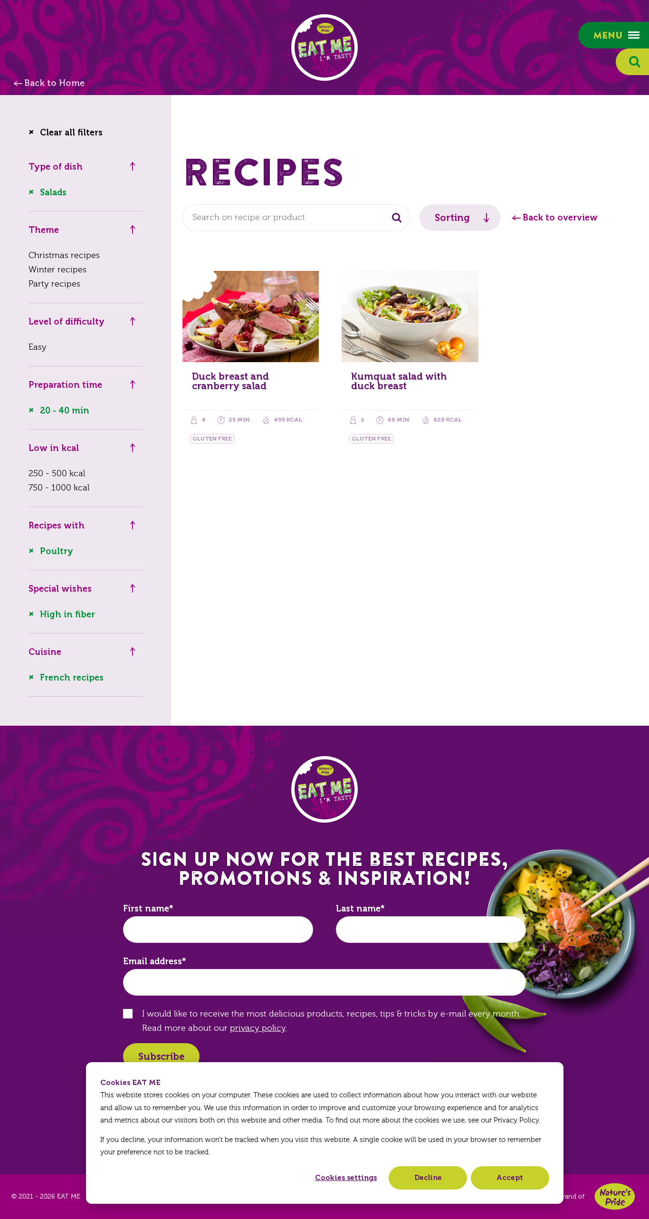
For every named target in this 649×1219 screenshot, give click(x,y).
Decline (428, 1177)
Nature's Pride (615, 1196)
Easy (38, 347)
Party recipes (54, 284)
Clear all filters (71, 132)
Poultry (56, 551)
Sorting (452, 217)
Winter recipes (57, 270)
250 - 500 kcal (57, 474)
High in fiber (67, 614)
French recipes (72, 677)
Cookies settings (346, 1177)
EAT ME (324, 47)
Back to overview (560, 217)
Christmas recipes (64, 255)
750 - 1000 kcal (59, 488)
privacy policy (258, 1028)
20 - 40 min (64, 410)
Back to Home (54, 83)
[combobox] (296, 217)
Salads (53, 192)
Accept (509, 1177)
